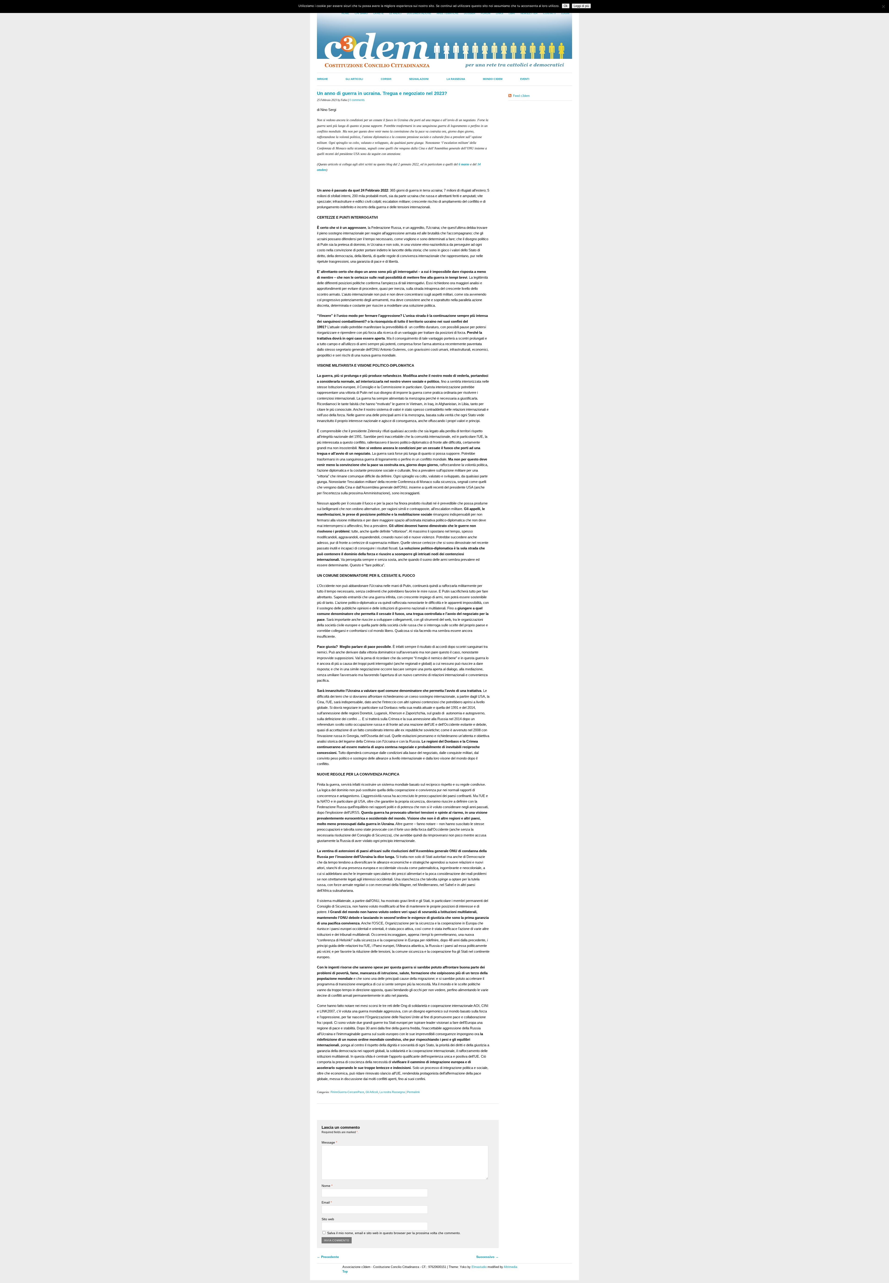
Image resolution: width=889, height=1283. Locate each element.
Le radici (395, 13)
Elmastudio (479, 1267)
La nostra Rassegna (392, 1092)
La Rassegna (456, 79)
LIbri (512, 13)
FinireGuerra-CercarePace (347, 1092)
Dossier (469, 13)
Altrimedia (510, 1267)
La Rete (378, 13)
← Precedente (328, 1257)
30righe (322, 79)
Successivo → (487, 1257)
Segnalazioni (419, 79)
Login (565, 13)
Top (345, 1271)
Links (499, 13)
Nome (327, 1186)
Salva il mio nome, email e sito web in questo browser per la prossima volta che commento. (394, 1233)
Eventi (524, 79)
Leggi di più (581, 6)
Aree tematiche (447, 13)
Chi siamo (361, 13)
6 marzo (464, 164)
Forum (485, 13)
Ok (566, 6)
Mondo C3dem (492, 79)
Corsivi (386, 79)
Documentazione (419, 13)
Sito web (328, 1219)
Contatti (549, 13)
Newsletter (529, 13)
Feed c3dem (521, 96)
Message (329, 1142)
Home (345, 13)
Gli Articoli (354, 79)
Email (327, 1202)
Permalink (413, 1092)
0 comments (357, 100)
